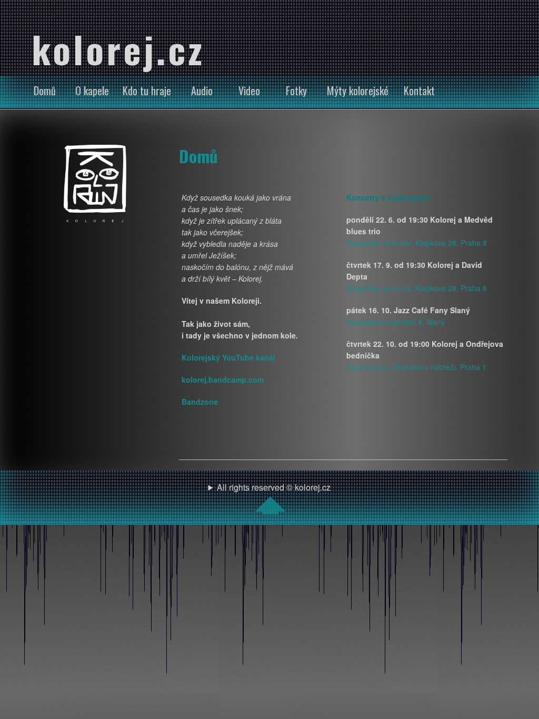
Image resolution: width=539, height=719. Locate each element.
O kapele (92, 90)
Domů (45, 90)
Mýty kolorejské (357, 90)
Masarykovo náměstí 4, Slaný (395, 321)
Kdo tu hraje (147, 90)
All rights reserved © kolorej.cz (274, 487)
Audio (202, 90)
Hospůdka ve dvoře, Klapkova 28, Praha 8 (416, 242)
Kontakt (419, 90)
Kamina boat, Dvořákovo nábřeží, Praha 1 (416, 367)
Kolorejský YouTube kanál (228, 357)
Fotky (296, 90)
